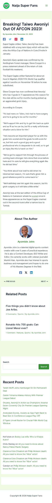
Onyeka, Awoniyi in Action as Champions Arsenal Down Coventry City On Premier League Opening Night (25, 406)
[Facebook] (4, 39)
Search (6, 362)
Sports (20, 314)
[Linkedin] (22, 39)
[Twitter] (10, 39)
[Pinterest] (16, 39)
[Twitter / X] (26, 272)
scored (35, 196)
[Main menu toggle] (46, 5)
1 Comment (10, 333)
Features (20, 333)
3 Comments (11, 314)
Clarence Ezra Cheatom (13, 451)
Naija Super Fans (25, 5)
